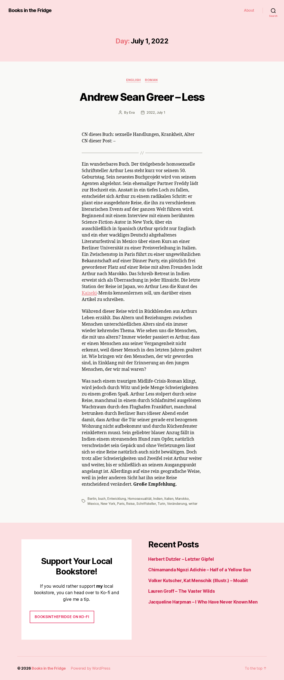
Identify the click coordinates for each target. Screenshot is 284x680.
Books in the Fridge (30, 10)
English (133, 80)
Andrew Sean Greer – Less (141, 96)
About (249, 10)
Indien (157, 498)
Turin (161, 503)
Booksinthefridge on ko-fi (62, 617)
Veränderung (177, 503)
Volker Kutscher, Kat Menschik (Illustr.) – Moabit (198, 580)
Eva (132, 112)
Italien (168, 498)
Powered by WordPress (90, 668)
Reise (130, 503)
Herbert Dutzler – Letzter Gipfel (181, 559)
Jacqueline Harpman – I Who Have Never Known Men (202, 602)
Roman (151, 80)
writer (193, 503)
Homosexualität (140, 498)
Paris (121, 503)
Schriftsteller (146, 503)
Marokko (182, 498)
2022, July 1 (156, 112)
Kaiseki (89, 293)
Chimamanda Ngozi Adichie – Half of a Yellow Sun (199, 569)
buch (102, 498)
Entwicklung (116, 498)
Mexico (93, 503)
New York (108, 503)
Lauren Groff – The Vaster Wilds (181, 591)
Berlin (92, 498)
